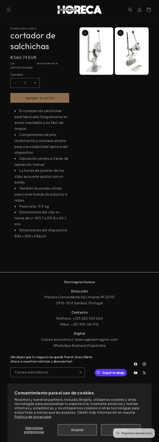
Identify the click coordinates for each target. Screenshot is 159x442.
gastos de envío (26, 63)
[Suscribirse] (80, 372)
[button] (8, 9)
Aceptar (77, 430)
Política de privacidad (32, 416)
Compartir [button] (22, 249)
